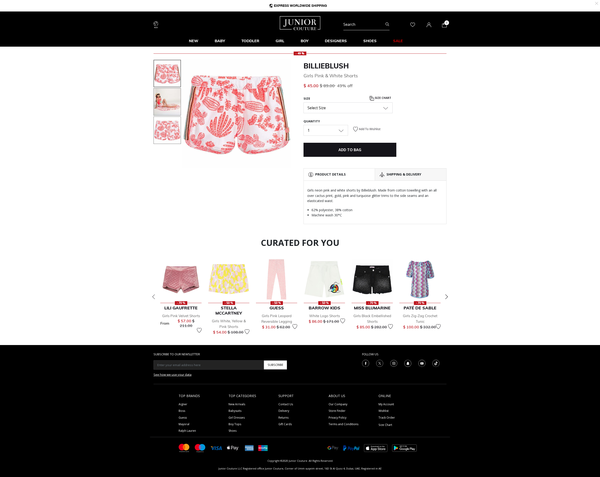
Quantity (312, 121)
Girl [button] (280, 40)
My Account (386, 404)
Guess (183, 418)
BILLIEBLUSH (326, 65)
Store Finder (337, 411)
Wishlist (384, 411)
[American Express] (249, 447)
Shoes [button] (370, 40)
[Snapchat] (407, 362)
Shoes (232, 431)
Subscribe (275, 365)
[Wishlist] (199, 330)
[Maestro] (200, 447)
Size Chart (382, 98)
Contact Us (285, 404)
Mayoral (184, 424)
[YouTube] (421, 362)
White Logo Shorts (324, 316)
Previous (153, 296)
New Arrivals (237, 404)
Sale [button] (398, 40)
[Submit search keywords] (387, 24)
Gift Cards (285, 424)
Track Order (387, 418)
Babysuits (235, 411)
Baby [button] (220, 40)
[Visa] (216, 448)
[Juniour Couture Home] (300, 22)
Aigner (183, 404)
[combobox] (366, 24)
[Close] (596, 3)
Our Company (338, 404)
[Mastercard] (184, 447)
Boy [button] (304, 40)
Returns (283, 418)
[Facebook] (365, 362)
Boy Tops (235, 424)
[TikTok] (435, 362)
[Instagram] (393, 362)
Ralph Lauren (187, 431)
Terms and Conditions (343, 424)
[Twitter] (379, 362)
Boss (182, 411)
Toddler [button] (250, 40)
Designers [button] (336, 40)
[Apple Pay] (233, 447)
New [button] (193, 40)
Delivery (283, 411)
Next (446, 296)
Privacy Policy (337, 418)
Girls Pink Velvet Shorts (181, 316)
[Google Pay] (333, 447)
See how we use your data (172, 374)
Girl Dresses (237, 418)
